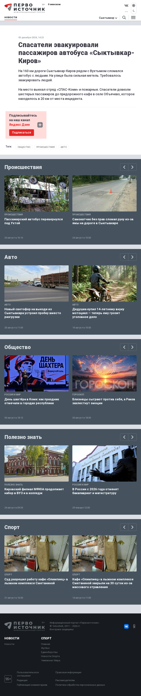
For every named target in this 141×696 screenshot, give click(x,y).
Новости (11, 638)
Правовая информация (68, 672)
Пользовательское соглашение (28, 674)
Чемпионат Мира (50, 660)
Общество (24, 147)
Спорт (12, 527)
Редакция (22, 680)
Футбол (45, 648)
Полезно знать (23, 437)
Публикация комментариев (32, 684)
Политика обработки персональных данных (80, 684)
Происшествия (45, 147)
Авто (64, 147)
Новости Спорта (50, 656)
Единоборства (49, 652)
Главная (45, 644)
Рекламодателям (65, 680)
